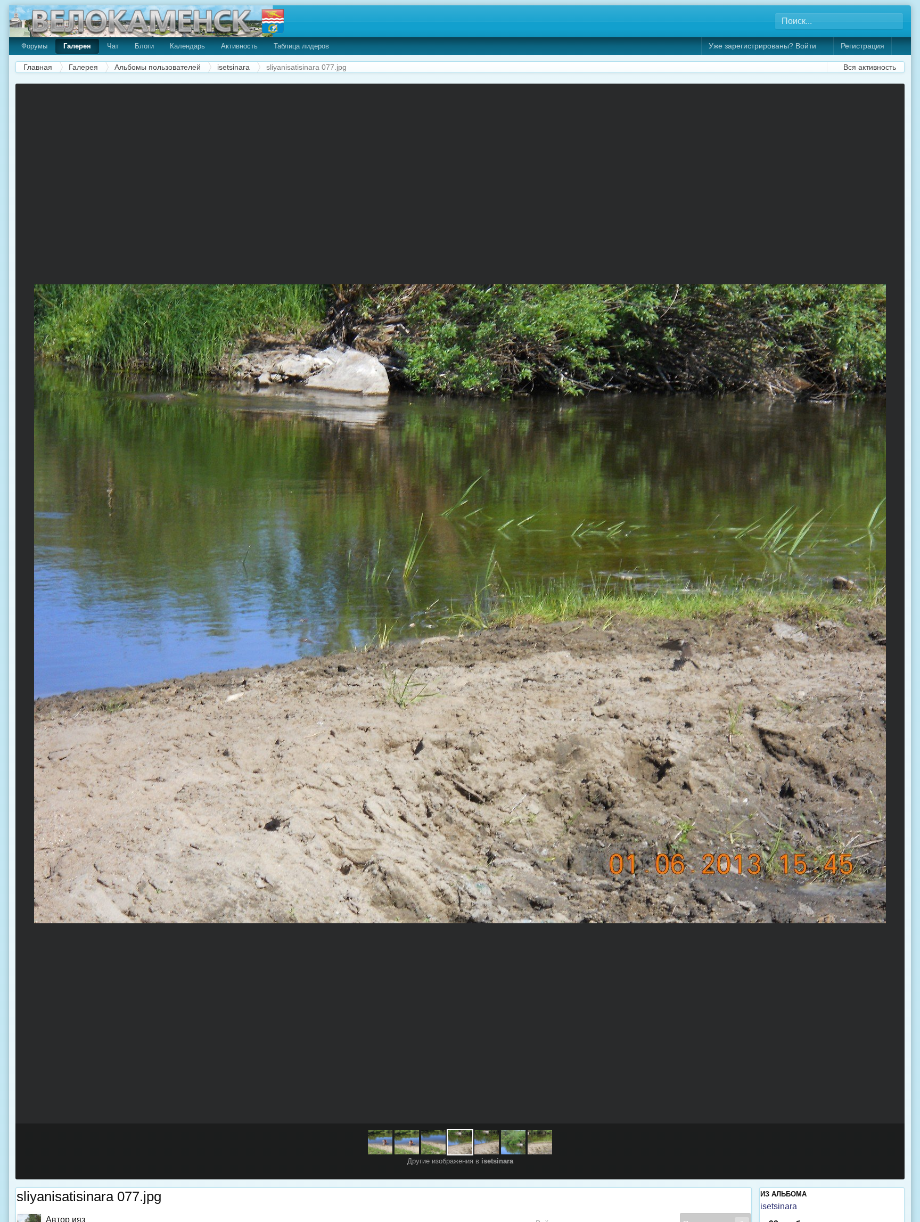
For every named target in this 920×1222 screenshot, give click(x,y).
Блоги (144, 46)
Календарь (187, 46)
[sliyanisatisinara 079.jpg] (35, 604)
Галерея (77, 46)
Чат (113, 46)
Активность (239, 46)
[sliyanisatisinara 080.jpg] (407, 1142)
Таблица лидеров (301, 46)
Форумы (34, 46)
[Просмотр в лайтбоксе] (891, 98)
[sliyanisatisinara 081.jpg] (380, 1142)
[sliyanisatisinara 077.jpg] (460, 1142)
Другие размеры (846, 98)
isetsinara (778, 1206)
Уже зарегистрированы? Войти (764, 46)
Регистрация (862, 46)
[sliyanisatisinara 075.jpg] (513, 1142)
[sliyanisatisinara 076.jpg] (884, 604)
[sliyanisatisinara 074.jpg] (540, 1142)
